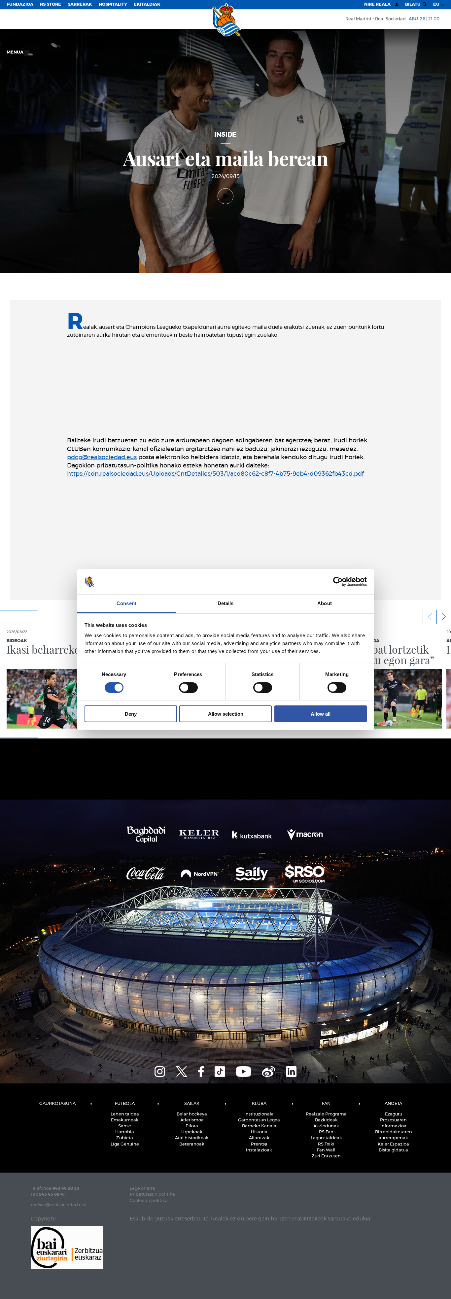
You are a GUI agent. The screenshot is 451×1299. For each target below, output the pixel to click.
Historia (259, 1132)
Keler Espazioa (393, 1144)
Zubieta (124, 1138)
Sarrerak (80, 4)
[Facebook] (201, 1071)
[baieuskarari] (67, 1247)
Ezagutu (393, 1114)
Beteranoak (191, 1144)
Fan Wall (326, 1150)
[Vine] (268, 1071)
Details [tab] (226, 603)
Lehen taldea (125, 1114)
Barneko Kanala (259, 1126)
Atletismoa (192, 1120)
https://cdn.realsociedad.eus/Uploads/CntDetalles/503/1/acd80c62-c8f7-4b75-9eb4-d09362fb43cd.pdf (215, 474)
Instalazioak (259, 1150)
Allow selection (225, 714)
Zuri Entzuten (326, 1156)
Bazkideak (326, 1120)
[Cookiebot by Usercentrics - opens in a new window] (338, 582)
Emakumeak (125, 1120)
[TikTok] (220, 1071)
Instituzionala (259, 1114)
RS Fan (326, 1132)
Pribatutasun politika (152, 1194)
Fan (326, 1104)
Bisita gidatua (393, 1150)
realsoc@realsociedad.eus (58, 1205)
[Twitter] (181, 1071)
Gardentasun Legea (259, 1120)
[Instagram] (160, 1071)
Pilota (192, 1126)
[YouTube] (243, 1071)
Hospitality (113, 4)
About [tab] (324, 603)
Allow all (320, 714)
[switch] (188, 687)
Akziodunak (326, 1126)
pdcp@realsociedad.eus (102, 458)
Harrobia (124, 1132)
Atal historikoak (192, 1138)
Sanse (124, 1126)
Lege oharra (142, 1188)
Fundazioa (20, 4)
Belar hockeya (192, 1114)
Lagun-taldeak (326, 1138)
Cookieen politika (149, 1201)
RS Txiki (326, 1144)
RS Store (50, 4)
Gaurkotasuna (57, 1104)
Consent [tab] (126, 603)
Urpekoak (191, 1132)
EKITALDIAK (147, 4)
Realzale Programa (326, 1114)
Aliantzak (259, 1138)
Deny (131, 714)
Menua (15, 52)
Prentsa (259, 1144)
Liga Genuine (125, 1144)
